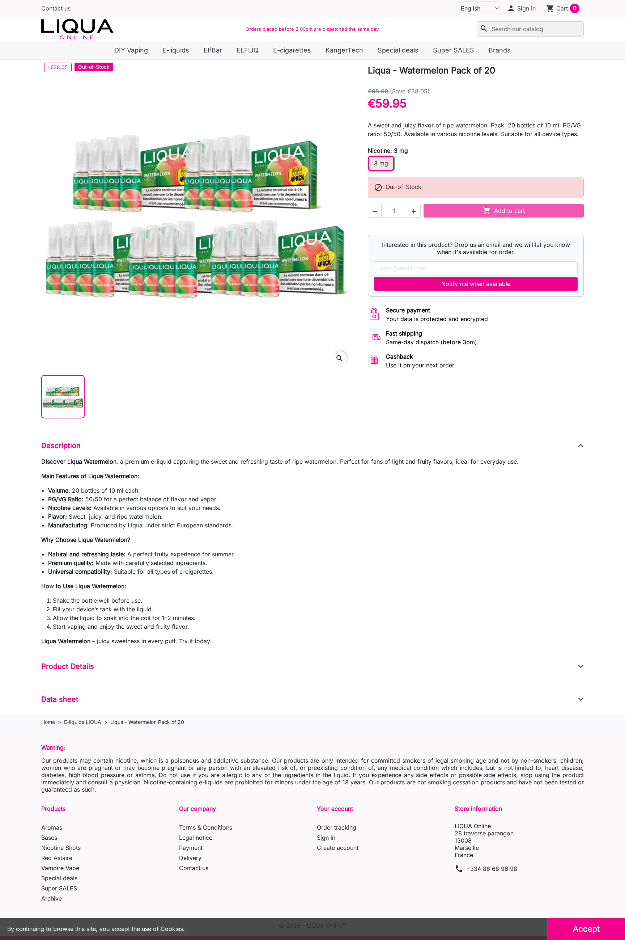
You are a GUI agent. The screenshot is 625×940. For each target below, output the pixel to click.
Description (61, 445)
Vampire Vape (60, 868)
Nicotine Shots (61, 847)
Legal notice (195, 837)
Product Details (67, 666)
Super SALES (59, 888)
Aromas (51, 827)
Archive (51, 898)
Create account (337, 847)
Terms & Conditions (205, 827)
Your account (335, 808)
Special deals (59, 878)
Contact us (56, 8)
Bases (49, 837)
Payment (191, 847)
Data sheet (59, 699)
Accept (586, 928)
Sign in (326, 837)
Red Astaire (56, 857)
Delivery (190, 857)
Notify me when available (475, 283)
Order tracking (336, 827)
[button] (521, 8)
